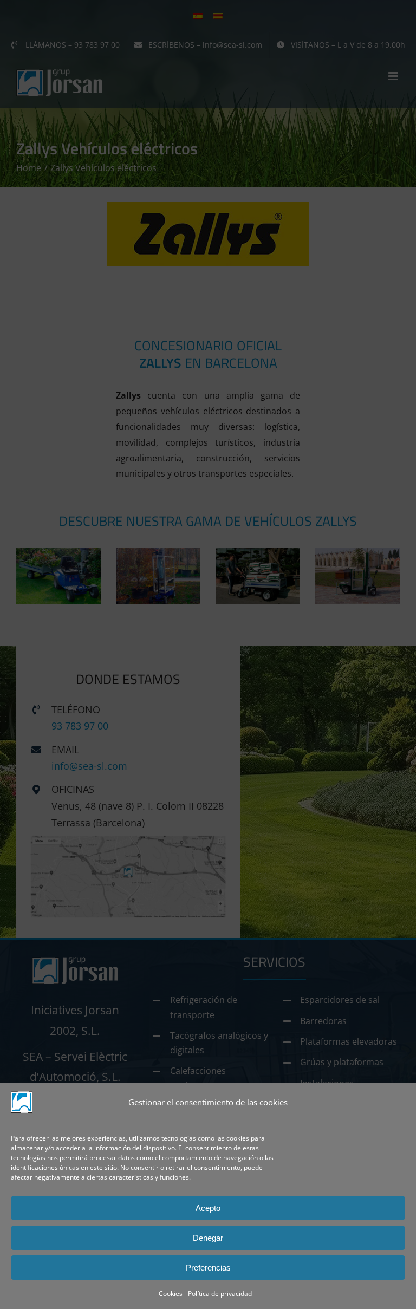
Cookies (171, 1293)
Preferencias (208, 1267)
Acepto (208, 1208)
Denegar (208, 1237)
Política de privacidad (220, 1293)
